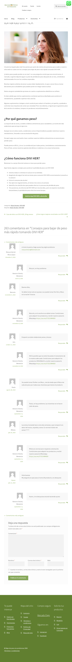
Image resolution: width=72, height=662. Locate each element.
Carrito (38, 6)
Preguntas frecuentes (10, 628)
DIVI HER (22, 205)
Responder (61, 256)
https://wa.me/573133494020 (45, 318)
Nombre (11, 560)
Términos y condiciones (27, 622)
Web (48, 560)
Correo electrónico (34, 560)
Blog (12, 19)
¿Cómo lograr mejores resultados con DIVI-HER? (52, 214)
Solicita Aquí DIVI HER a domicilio (36, 196)
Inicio (6, 19)
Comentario (12, 533)
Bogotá (59, 617)
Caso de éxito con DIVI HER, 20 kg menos (19, 214)
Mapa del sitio (28, 633)
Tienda (32, 6)
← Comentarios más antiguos (14, 242)
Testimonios (11, 623)
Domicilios (34, 19)
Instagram (43, 632)
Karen (13, 480)
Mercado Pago (43, 615)
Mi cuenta (24, 6)
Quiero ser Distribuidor (11, 618)
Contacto (26, 613)
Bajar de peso (15, 205)
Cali (58, 624)
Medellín (60, 621)
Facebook (43, 636)
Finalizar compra (26, 10)
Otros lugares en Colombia (62, 629)
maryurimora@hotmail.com (31, 250)
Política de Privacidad (27, 628)
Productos (21, 19)
